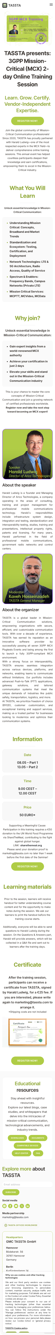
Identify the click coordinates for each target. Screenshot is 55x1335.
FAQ (38, 1153)
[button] (51, 5)
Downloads (17, 1138)
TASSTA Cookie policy (16, 1328)
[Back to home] (11, 5)
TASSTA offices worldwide (22, 1225)
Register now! (27, 120)
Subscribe (11, 1192)
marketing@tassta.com (15, 1217)
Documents (38, 1138)
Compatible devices (27, 1145)
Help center (21, 1153)
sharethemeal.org (31, 845)
